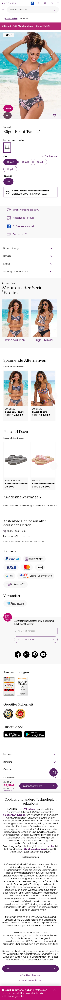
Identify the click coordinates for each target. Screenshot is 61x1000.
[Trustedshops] (8, 714)
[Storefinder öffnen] (38, 3)
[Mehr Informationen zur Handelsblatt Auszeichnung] (22, 686)
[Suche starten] (55, 9)
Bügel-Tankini (43, 340)
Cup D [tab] (25, 162)
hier (52, 846)
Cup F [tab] (10, 169)
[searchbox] (29, 9)
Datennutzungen (15, 815)
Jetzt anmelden (26, 639)
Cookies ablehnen (35, 849)
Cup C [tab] (10, 162)
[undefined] (54, 396)
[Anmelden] (45, 3)
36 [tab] (8, 181)
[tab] (7, 147)
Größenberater (49, 156)
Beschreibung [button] (11, 248)
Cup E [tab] (40, 162)
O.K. (8, 968)
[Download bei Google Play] (34, 734)
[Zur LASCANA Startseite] (9, 3)
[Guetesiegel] (20, 714)
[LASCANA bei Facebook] (18, 654)
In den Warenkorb (32, 786)
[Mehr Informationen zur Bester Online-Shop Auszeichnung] (9, 686)
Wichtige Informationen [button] (16, 271)
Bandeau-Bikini (15, 340)
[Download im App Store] (12, 734)
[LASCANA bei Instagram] (26, 654)
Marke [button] (6, 263)
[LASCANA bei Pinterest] (35, 654)
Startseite (11, 18)
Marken (24, 18)
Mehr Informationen (31, 980)
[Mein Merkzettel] (51, 3)
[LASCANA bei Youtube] (43, 654)
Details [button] (7, 256)
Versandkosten (9, 790)
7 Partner (29, 809)
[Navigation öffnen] (3, 9)
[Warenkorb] (58, 3)
